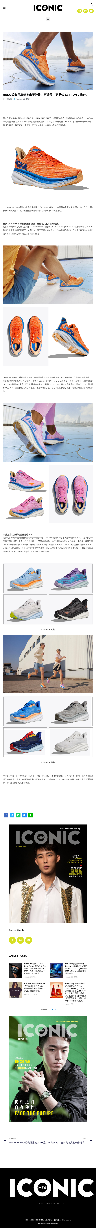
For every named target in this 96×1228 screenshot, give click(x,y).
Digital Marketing (54, 1223)
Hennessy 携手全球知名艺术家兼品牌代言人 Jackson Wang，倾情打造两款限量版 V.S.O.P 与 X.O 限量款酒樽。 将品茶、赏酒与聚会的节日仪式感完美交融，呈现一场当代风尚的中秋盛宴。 (75, 992)
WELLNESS (7, 99)
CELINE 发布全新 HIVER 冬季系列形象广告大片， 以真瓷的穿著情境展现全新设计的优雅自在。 (34, 987)
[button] (4, 8)
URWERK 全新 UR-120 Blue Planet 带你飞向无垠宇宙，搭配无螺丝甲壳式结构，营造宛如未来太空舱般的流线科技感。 (35, 969)
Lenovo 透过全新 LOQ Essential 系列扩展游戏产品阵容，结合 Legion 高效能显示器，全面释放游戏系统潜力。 (76, 969)
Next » (54, 1009)
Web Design (46, 1223)
